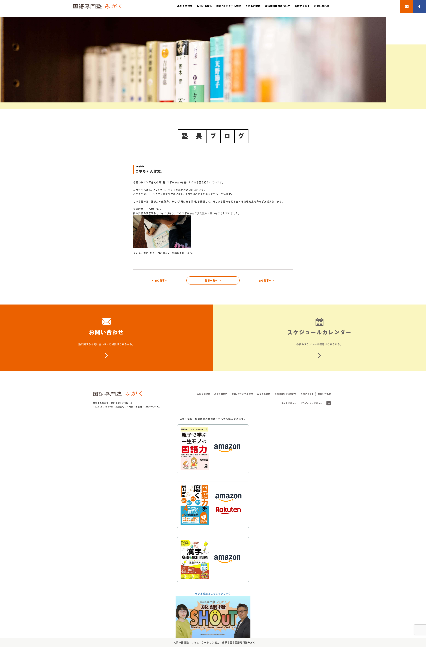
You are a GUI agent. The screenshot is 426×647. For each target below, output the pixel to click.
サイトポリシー (289, 403)
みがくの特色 (204, 6)
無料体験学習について (277, 6)
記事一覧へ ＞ (213, 280)
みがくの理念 (185, 6)
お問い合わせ (321, 6)
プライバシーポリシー (311, 403)
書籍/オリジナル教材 (228, 6)
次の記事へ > (266, 280)
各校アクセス (302, 6)
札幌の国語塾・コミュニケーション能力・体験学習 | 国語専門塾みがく (214, 642)
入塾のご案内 (253, 6)
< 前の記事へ (159, 280)
